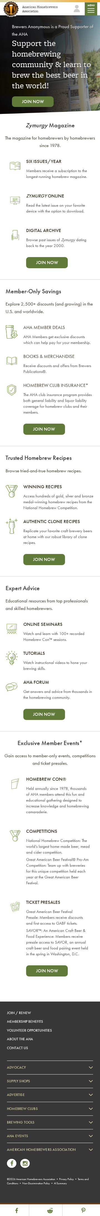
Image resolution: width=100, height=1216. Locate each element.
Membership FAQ (25, 1163)
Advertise (16, 1094)
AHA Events (17, 1136)
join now (47, 262)
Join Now (33, 101)
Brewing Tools (21, 1122)
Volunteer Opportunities (29, 1030)
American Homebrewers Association (41, 1149)
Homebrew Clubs (22, 1108)
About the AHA (20, 1039)
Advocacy (16, 1067)
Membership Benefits (25, 1021)
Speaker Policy (23, 1194)
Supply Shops (18, 1081)
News (16, 1156)
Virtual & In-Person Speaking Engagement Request (49, 1186)
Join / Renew (19, 1012)
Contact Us (17, 1048)
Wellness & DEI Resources (31, 1179)
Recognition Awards (27, 1171)
